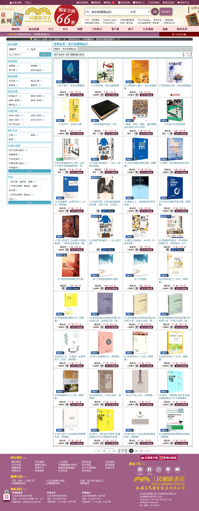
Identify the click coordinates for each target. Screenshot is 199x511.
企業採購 (17, 2)
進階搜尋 (166, 11)
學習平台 (184, 2)
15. (139, 203)
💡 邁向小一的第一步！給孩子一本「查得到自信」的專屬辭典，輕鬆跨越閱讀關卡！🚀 (61, 39)
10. (104, 164)
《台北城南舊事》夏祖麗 (147, 22)
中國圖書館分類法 (67, 464)
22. (105, 279)
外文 (65, 29)
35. (140, 395)
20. (174, 245)
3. (140, 87)
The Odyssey (144, 19)
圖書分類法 (41, 464)
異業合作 (16, 470)
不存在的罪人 (109, 22)
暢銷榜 (16, 29)
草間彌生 (96, 19)
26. (105, 320)
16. (175, 203)
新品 (34, 29)
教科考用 (182, 29)
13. (70, 203)
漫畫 (165, 29)
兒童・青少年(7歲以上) (92, 480)
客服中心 (140, 2)
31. (138, 358)
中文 (51, 29)
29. (70, 358)
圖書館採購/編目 (66, 467)
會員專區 (83, 2)
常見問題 (86, 464)
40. (174, 435)
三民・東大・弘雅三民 (23, 480)
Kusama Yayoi (109, 19)
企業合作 (110, 467)
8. (175, 124)
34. (105, 396)
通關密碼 (16, 467)
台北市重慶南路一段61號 (93, 495)
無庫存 (61, 95)
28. (174, 320)
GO (155, 11)
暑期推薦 (169, 19)
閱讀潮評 (39, 470)
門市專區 (39, 461)
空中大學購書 (89, 467)
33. (68, 396)
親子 (131, 29)
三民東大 (97, 29)
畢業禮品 (84, 483)
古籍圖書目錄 (18, 483)
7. (140, 125)
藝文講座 (170, 2)
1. (70, 85)
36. (174, 398)
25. (69, 319)
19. (139, 242)
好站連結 (86, 470)
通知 (110, 2)
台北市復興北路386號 (22, 495)
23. (140, 279)
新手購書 (110, 464)
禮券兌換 (86, 461)
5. (70, 124)
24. (173, 280)
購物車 (97, 2)
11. (140, 164)
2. (105, 85)
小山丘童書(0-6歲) (55, 480)
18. (105, 242)
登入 (29, 2)
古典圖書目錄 (53, 483)
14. (104, 206)
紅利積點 (110, 461)
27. (140, 320)
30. (105, 356)
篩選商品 (45, 54)
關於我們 (16, 461)
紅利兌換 (125, 2)
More (29, 170)
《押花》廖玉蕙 (125, 22)
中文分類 (16, 464)
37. (70, 435)
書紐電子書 (96, 177)
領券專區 (155, 2)
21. (70, 279)
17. (70, 245)
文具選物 (148, 29)
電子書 (115, 29)
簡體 (79, 29)
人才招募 (63, 461)
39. (139, 435)
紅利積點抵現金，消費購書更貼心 (29, 34)
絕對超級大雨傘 (92, 22)
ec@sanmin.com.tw (32, 501)
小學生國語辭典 (127, 19)
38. (104, 436)
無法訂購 (176, 94)
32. (173, 358)
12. (175, 162)
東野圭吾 (157, 19)
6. (105, 124)
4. (175, 85)
